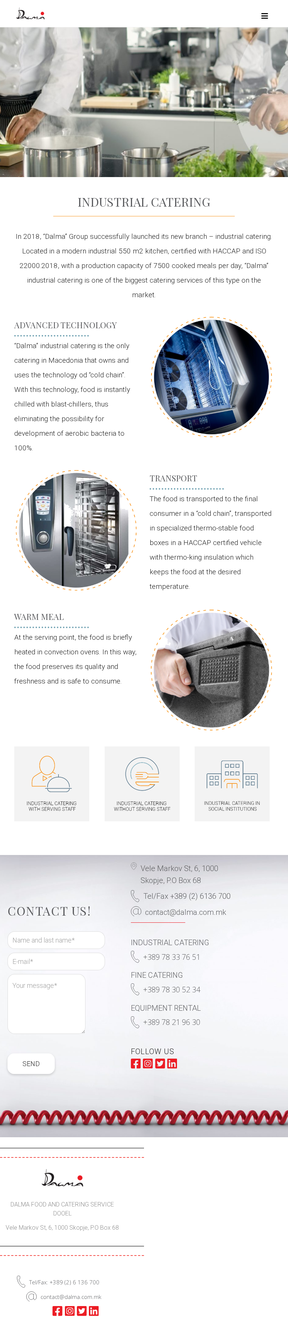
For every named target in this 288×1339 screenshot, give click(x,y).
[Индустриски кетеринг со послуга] (53, 783)
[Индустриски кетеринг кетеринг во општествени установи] (234, 783)
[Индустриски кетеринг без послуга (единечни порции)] (144, 783)
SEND (31, 1064)
